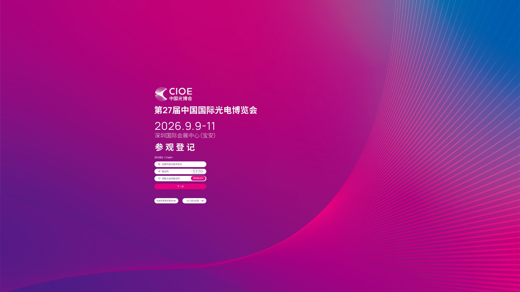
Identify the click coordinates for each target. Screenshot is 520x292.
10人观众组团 (192, 201)
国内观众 (159, 157)
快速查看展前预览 (165, 201)
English (169, 157)
